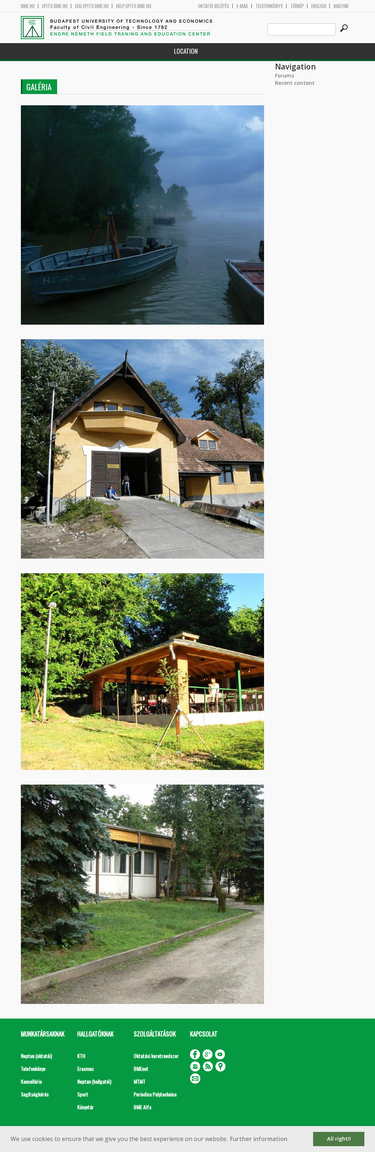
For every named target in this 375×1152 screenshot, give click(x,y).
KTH (81, 1056)
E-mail (242, 6)
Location (186, 51)
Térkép (297, 6)
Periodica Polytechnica (155, 1094)
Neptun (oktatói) (36, 1056)
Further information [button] (258, 1139)
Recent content (295, 82)
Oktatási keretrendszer (156, 1056)
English (318, 6)
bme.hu (28, 6)
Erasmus (85, 1068)
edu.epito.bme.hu (92, 6)
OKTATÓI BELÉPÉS (213, 6)
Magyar (341, 6)
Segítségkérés (35, 1094)
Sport (82, 1094)
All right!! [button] (339, 1138)
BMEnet (141, 1068)
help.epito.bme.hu (133, 6)
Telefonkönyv (269, 6)
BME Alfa (142, 1107)
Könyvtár (85, 1107)
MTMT (139, 1081)
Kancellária (31, 1081)
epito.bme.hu (55, 6)
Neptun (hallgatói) (94, 1081)
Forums (284, 75)
